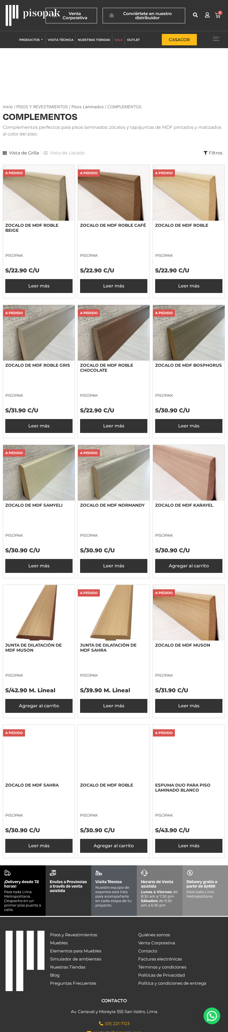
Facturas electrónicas (160, 959)
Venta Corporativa (156, 942)
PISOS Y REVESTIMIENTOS (42, 106)
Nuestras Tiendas (67, 967)
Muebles (59, 942)
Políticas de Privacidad (161, 975)
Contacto (147, 951)
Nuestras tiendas (94, 40)
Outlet (133, 40)
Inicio (8, 106)
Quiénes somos (154, 934)
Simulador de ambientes (75, 959)
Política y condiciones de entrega (172, 983)
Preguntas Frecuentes (73, 983)
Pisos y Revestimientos (73, 934)
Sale (119, 40)
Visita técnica (60, 40)
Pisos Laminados (87, 106)
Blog (55, 975)
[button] (195, 15)
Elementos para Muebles (75, 951)
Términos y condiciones (162, 967)
